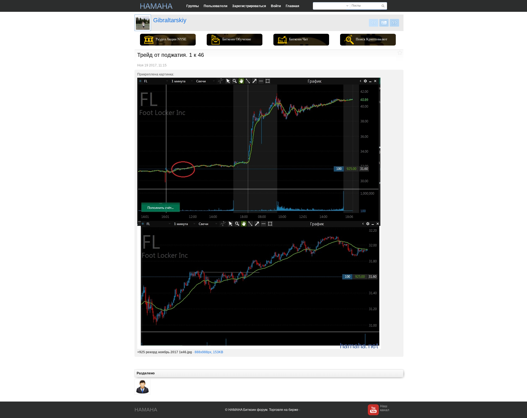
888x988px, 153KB (209, 352)
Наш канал (384, 408)
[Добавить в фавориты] (399, 52)
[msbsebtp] (142, 387)
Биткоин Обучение (236, 39)
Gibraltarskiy (169, 20)
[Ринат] (142, 23)
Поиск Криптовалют (371, 39)
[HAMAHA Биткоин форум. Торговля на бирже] (156, 6)
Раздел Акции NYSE (171, 39)
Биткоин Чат (298, 39)
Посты (356, 5)
